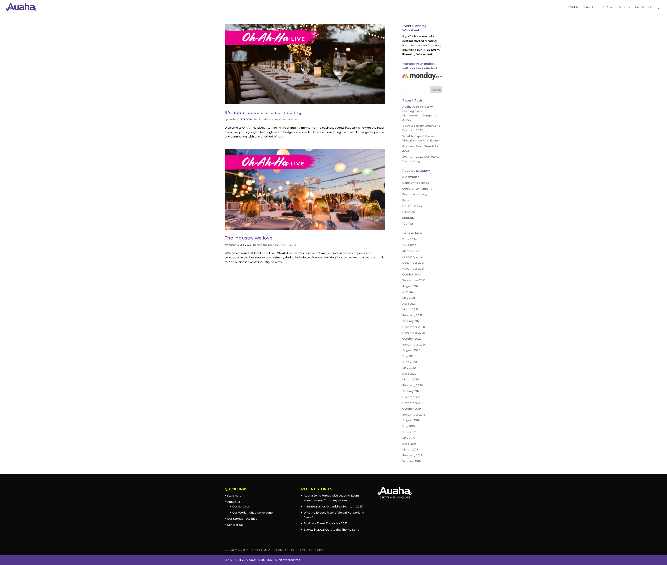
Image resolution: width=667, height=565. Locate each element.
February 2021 (412, 315)
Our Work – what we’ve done (252, 512)
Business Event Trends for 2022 (326, 523)
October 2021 (411, 274)
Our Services (241, 506)
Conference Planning (417, 188)
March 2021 (410, 309)
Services (570, 7)
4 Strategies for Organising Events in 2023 (333, 506)
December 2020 (413, 327)
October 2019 (411, 408)
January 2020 (411, 391)
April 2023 (409, 245)
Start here (234, 495)
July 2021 (408, 292)
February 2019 (412, 455)
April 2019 (409, 443)
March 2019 (410, 449)
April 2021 (409, 303)
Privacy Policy (236, 550)
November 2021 (413, 268)
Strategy (408, 218)
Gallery (623, 7)
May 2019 (408, 438)
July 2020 (408, 356)
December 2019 (413, 397)
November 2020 (413, 332)
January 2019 (411, 461)
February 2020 (412, 385)
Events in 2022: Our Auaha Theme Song (331, 529)
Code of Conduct (314, 550)
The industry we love (248, 238)
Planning (408, 212)
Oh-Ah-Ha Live (288, 119)
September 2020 (414, 344)
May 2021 (408, 297)
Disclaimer (261, 550)
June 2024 (409, 239)
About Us (591, 7)
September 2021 (413, 280)
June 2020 (409, 362)
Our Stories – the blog (242, 518)
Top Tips (408, 223)
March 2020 (410, 379)
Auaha (232, 119)
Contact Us (644, 7)
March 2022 (410, 251)
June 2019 (409, 432)
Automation (410, 176)
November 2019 (413, 403)
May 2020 (409, 367)
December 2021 (413, 262)
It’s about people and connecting (263, 112)
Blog (607, 7)
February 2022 (412, 257)
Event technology (414, 194)
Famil (406, 200)
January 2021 (411, 321)
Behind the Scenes (266, 119)
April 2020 (409, 373)
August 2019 (411, 420)
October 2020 (412, 338)
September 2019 (413, 414)
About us (233, 501)
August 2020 (411, 350)
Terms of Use (285, 550)
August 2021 (410, 286)
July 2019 (408, 426)
